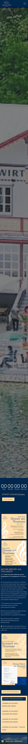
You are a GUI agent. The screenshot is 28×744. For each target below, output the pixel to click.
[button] (2, 741)
